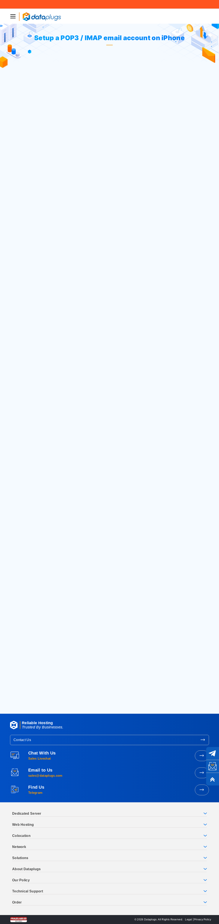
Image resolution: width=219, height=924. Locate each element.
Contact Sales (202, 755)
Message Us (202, 790)
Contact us (32, 703)
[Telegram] (212, 753)
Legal (188, 919)
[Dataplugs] (41, 16)
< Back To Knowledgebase (84, 457)
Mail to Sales (202, 773)
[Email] (212, 766)
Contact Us (22, 740)
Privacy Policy (202, 919)
